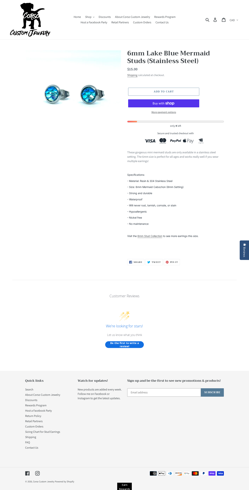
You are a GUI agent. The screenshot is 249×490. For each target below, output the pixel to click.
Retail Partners (34, 421)
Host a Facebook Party (38, 411)
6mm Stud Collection (149, 236)
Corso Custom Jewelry (43, 481)
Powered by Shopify (64, 481)
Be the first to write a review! (124, 344)
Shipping (132, 75)
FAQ (27, 442)
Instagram (84, 398)
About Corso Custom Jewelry (42, 395)
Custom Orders (34, 426)
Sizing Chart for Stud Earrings (42, 432)
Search (29, 389)
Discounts (31, 400)
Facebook (100, 394)
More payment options (163, 112)
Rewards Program (35, 405)
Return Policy (33, 416)
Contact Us (31, 448)
